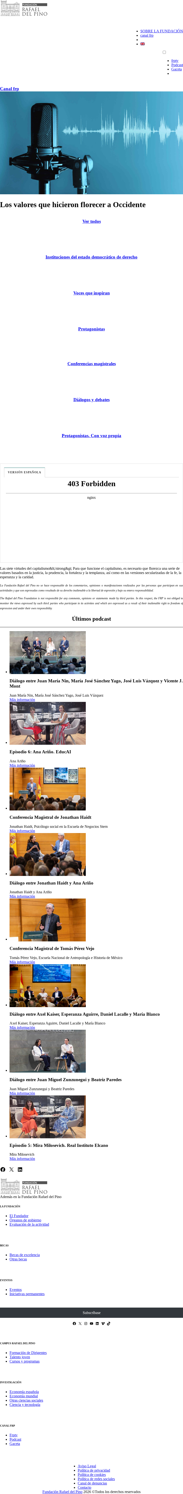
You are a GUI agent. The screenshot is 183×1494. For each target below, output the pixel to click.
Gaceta (176, 69)
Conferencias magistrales (91, 363)
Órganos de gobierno (25, 1220)
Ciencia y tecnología (25, 1405)
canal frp (146, 35)
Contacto (84, 1487)
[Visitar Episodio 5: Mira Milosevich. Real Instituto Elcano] (48, 1116)
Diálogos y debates (91, 399)
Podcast (177, 65)
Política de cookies (92, 1475)
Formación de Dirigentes (28, 1353)
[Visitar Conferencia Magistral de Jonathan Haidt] (48, 789)
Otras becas (18, 1259)
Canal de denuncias (92, 1483)
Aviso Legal (87, 1466)
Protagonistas (91, 328)
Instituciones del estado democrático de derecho (91, 257)
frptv (174, 61)
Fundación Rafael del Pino (62, 1492)
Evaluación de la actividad (29, 1224)
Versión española (24, 472)
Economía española (24, 1392)
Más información (22, 700)
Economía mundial (24, 1396)
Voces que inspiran (91, 292)
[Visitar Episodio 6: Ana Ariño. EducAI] (48, 723)
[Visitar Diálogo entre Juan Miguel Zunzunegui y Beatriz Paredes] (48, 1051)
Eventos (16, 1290)
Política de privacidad (94, 1470)
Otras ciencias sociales (26, 1400)
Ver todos (91, 221)
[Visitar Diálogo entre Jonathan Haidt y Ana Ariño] (48, 854)
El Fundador (19, 1216)
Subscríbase (92, 1313)
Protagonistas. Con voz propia (91, 435)
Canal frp (9, 88)
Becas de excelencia (25, 1255)
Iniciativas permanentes (27, 1294)
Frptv (14, 1435)
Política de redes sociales (96, 1479)
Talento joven (20, 1357)
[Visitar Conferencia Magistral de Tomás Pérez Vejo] (48, 920)
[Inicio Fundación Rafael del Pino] (24, 15)
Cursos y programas (25, 1361)
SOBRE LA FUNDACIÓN (161, 31)
